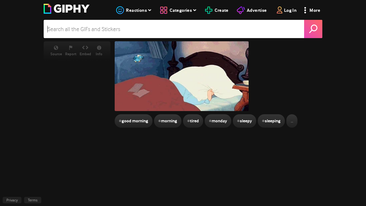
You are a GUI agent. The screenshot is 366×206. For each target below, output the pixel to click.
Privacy (12, 200)
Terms (33, 200)
